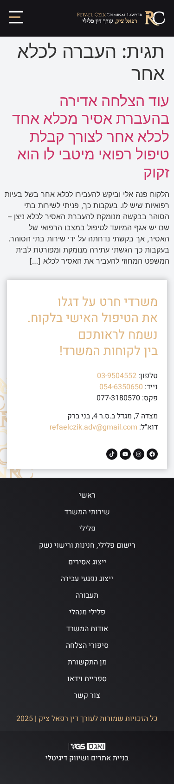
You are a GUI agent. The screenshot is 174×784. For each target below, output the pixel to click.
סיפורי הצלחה (87, 645)
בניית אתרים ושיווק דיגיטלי (87, 758)
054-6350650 (121, 386)
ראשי (87, 495)
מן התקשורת (87, 662)
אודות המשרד (87, 628)
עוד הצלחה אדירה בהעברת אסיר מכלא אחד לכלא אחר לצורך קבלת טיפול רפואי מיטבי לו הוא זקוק (90, 136)
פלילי (87, 528)
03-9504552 (116, 375)
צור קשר (87, 695)
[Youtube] (125, 454)
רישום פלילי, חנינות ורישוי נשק (87, 545)
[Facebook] (152, 454)
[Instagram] (138, 454)
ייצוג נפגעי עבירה (87, 578)
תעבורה (87, 595)
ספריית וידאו (87, 678)
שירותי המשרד (87, 512)
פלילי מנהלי (87, 612)
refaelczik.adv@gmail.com (93, 427)
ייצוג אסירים (87, 562)
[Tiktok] (111, 454)
